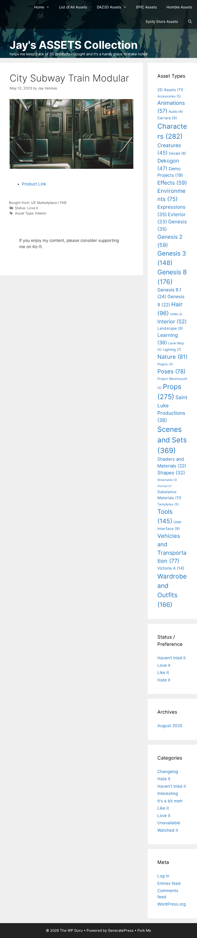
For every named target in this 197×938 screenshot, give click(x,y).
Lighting (172, 349)
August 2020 (169, 725)
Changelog (167, 771)
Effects (172, 182)
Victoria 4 (170, 568)
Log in (163, 876)
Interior (40, 213)
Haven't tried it (171, 786)
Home (39, 7)
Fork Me (144, 930)
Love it (32, 208)
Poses (171, 371)
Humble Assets (179, 7)
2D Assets (170, 89)
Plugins (165, 364)
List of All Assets (73, 7)
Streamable (167, 480)
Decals (177, 153)
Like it (163, 672)
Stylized (164, 486)
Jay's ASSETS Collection (74, 44)
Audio (176, 111)
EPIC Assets (146, 7)
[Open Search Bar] (190, 21)
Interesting (167, 793)
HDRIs (176, 314)
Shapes (171, 473)
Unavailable (168, 822)
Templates (168, 504)
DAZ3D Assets (109, 7)
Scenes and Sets (172, 440)
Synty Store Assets (162, 21)
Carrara (167, 118)
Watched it (167, 830)
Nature (172, 356)
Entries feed (169, 883)
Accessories (169, 96)
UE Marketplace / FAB (48, 203)
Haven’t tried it (171, 657)
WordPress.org (171, 904)
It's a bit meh (169, 801)
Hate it (163, 680)
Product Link (34, 184)
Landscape (170, 328)
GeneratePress (121, 930)
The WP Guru (71, 930)
